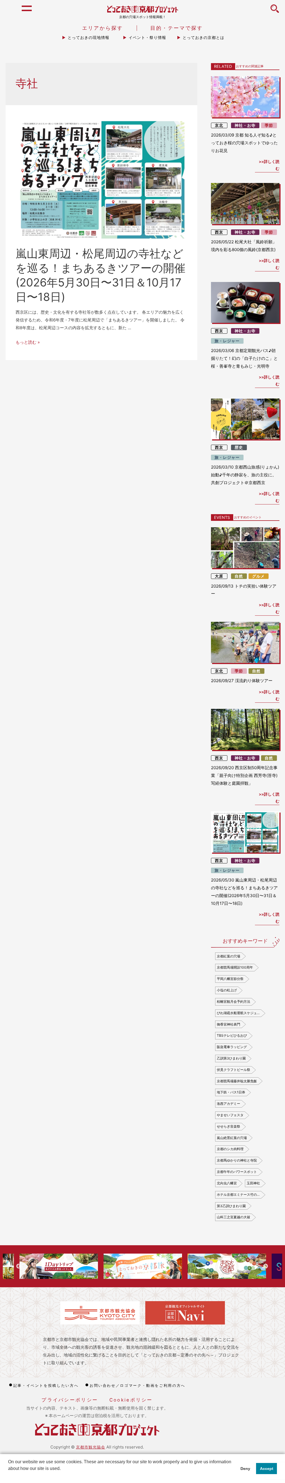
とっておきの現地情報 (88, 37)
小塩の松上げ (227, 990)
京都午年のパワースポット (237, 1172)
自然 (239, 576)
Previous (18, 1266)
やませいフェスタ (230, 1115)
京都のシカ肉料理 (230, 1149)
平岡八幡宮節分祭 (230, 979)
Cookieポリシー (131, 1400)
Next (265, 1266)
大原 (219, 576)
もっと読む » (28, 342)
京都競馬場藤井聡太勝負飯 (237, 1081)
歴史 (239, 447)
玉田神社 (253, 1183)
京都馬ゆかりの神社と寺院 (237, 1160)
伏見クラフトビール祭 (233, 1070)
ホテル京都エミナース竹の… (238, 1194)
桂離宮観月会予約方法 (233, 1001)
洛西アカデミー (228, 1103)
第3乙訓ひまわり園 (231, 1206)
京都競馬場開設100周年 (235, 967)
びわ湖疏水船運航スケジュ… (238, 1013)
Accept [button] (266, 1468)
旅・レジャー (227, 341)
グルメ (258, 576)
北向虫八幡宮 (227, 1183)
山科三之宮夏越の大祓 (233, 1217)
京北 (219, 125)
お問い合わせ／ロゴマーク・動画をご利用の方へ (137, 1385)
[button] (9, 1476)
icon (275, 11)
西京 (219, 232)
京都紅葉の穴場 (228, 956)
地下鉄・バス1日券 (231, 1092)
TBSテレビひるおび (232, 1035)
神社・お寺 (245, 125)
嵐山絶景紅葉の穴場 (232, 1138)
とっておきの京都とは (203, 37)
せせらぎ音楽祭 (228, 1126)
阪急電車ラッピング (232, 1047)
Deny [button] (245, 1468)
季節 (269, 125)
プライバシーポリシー (69, 1400)
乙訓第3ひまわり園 (231, 1058)
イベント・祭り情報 (147, 37)
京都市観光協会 (90, 1447)
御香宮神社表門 (228, 1024)
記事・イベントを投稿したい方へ (45, 1385)
